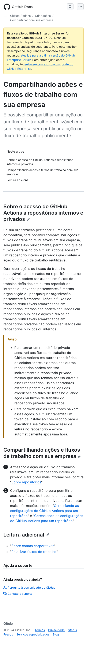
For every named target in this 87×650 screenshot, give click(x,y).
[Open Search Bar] (70, 6)
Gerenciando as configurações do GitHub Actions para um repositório (44, 511)
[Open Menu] (80, 6)
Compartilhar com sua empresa (31, 20)
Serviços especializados (32, 634)
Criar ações (43, 15)
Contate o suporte (20, 593)
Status (72, 630)
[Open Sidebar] (5, 18)
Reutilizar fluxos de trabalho (33, 552)
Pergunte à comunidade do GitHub (32, 587)
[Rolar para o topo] (77, 641)
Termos (40, 630)
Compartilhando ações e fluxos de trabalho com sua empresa (41, 453)
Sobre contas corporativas (32, 546)
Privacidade (56, 630)
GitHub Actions (20, 15)
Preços (8, 634)
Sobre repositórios (26, 482)
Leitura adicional (23, 535)
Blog (56, 634)
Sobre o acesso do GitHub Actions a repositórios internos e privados (43, 212)
